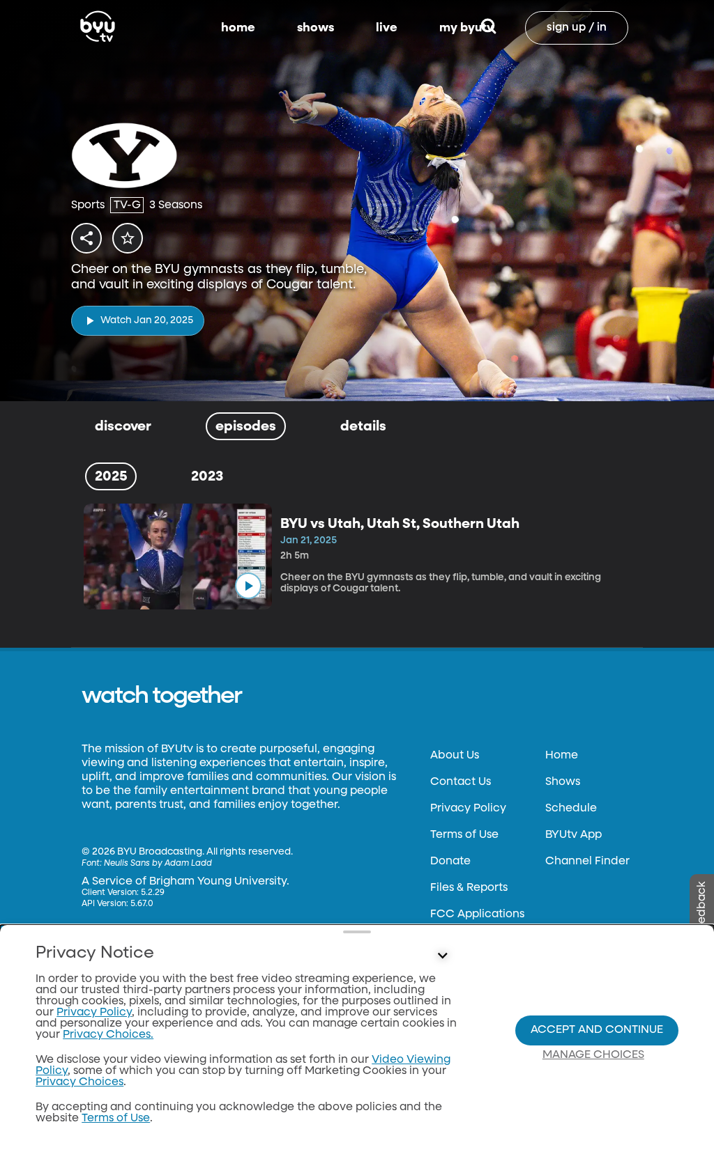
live (386, 28)
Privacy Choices (79, 1082)
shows (315, 28)
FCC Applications (477, 914)
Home (561, 755)
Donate (450, 861)
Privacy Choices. (108, 1035)
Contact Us (460, 782)
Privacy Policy (468, 808)
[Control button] (442, 956)
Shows (562, 782)
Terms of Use (464, 835)
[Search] (488, 28)
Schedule (571, 808)
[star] (127, 238)
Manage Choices (593, 1055)
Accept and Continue (597, 1030)
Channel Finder (587, 861)
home (238, 28)
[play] (248, 586)
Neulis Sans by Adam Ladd (158, 863)
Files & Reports (469, 888)
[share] (86, 238)
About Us (454, 755)
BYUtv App (573, 835)
